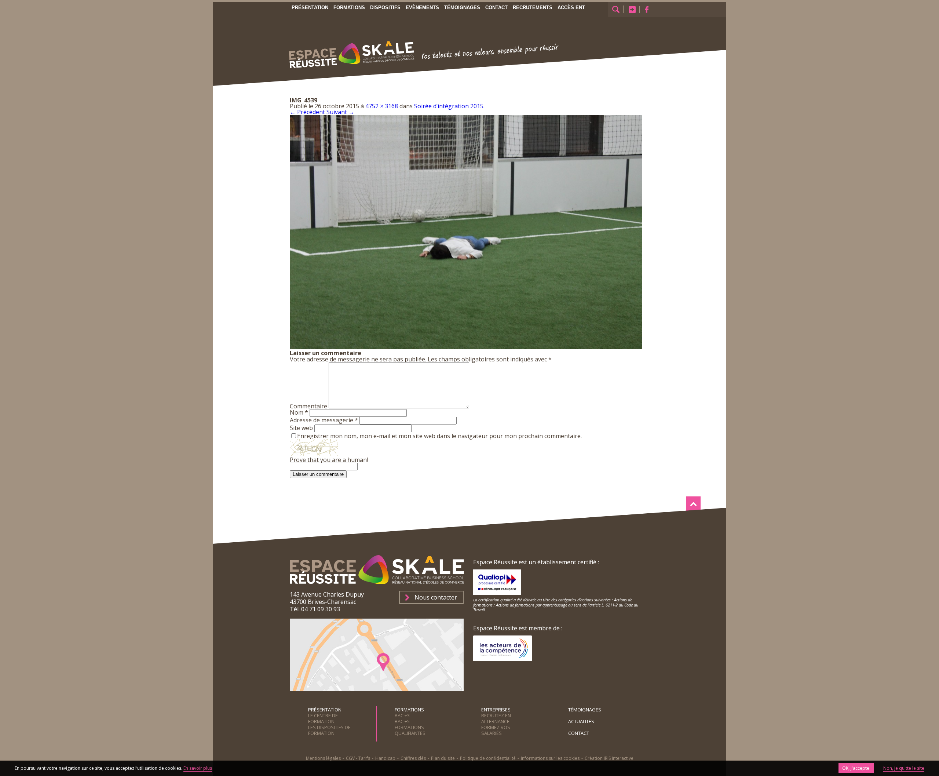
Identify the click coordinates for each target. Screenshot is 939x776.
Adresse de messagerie (324, 420)
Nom (299, 412)
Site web (301, 428)
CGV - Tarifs (358, 758)
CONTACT (578, 733)
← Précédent (307, 112)
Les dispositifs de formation (329, 730)
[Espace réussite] (352, 70)
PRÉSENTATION (324, 709)
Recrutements (532, 7)
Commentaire (308, 406)
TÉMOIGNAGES (584, 709)
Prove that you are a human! (329, 460)
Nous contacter (435, 597)
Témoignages (462, 7)
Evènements (422, 7)
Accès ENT (571, 7)
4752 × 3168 (381, 106)
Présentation (310, 7)
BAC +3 (402, 715)
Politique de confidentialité (488, 758)
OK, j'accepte (856, 768)
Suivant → (340, 112)
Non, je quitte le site (903, 768)
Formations (349, 7)
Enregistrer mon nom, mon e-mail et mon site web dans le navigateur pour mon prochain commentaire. (439, 436)
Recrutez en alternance (496, 718)
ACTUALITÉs (581, 721)
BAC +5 (402, 721)
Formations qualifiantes (410, 730)
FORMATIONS (409, 709)
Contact (496, 7)
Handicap (385, 758)
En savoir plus (197, 768)
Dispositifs (385, 7)
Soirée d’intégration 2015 (448, 106)
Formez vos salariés (495, 730)
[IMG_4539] (466, 347)
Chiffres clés (413, 758)
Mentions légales (323, 758)
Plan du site (443, 758)
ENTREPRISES (496, 709)
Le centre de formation (323, 718)
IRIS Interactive (618, 758)
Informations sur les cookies (550, 758)
